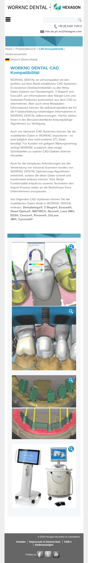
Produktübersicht (26, 48)
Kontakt (21, 541)
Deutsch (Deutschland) (23, 59)
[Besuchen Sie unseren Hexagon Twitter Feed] (48, 555)
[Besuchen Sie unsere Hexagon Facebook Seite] (40, 555)
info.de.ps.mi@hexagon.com (63, 31)
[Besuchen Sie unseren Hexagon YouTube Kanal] (56, 555)
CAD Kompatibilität (51, 48)
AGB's (68, 541)
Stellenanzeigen (44, 544)
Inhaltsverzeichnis (16, 54)
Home (8, 48)
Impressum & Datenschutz (44, 541)
